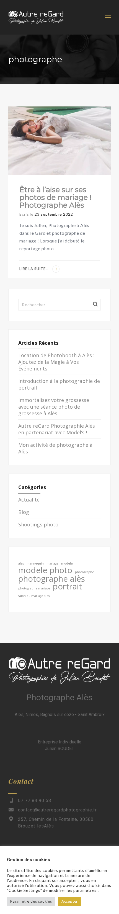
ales (21, 563)
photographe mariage (34, 588)
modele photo (45, 570)
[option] (59, 140)
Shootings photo (38, 524)
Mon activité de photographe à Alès (55, 448)
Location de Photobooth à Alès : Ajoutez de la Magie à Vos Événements (56, 362)
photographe (84, 572)
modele (67, 563)
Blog (23, 512)
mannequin (35, 563)
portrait (67, 586)
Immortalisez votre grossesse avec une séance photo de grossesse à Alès (53, 407)
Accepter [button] (69, 901)
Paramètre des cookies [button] (31, 901)
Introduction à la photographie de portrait (59, 384)
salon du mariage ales (34, 596)
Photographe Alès (59, 697)
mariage (52, 563)
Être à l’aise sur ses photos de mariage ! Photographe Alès (55, 197)
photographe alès (51, 578)
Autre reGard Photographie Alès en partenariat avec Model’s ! (56, 429)
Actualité (29, 499)
